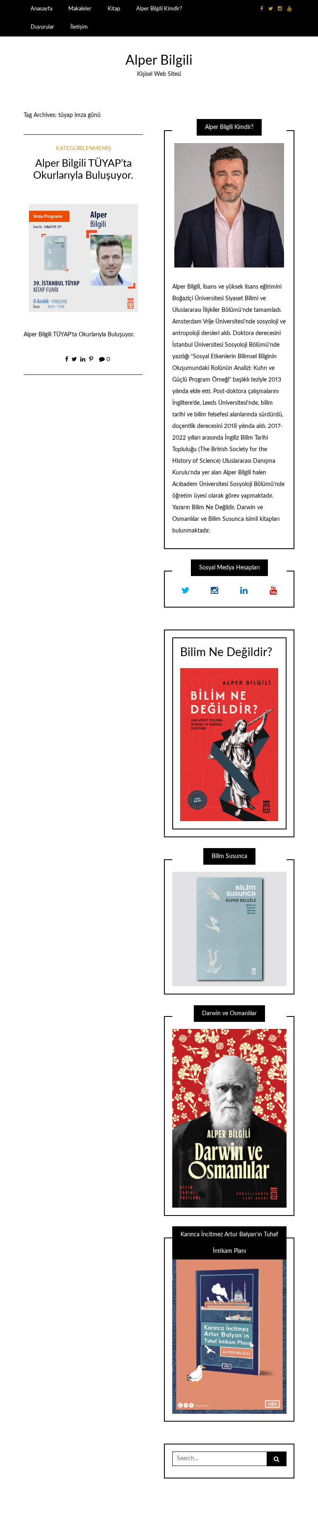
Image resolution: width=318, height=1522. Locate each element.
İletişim (79, 27)
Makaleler (80, 9)
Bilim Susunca (226, 519)
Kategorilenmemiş (83, 148)
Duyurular (42, 27)
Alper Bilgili (159, 60)
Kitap (114, 9)
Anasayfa (41, 9)
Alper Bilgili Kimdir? (159, 9)
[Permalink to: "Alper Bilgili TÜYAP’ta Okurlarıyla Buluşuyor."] (83, 258)
